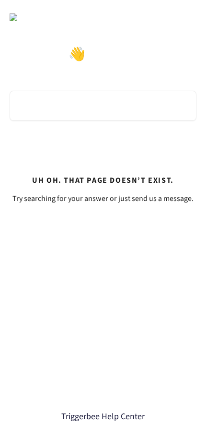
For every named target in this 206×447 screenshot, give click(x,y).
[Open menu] (187, 17)
